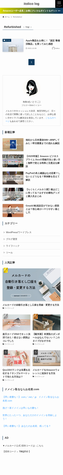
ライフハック (13, 246)
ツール (9, 252)
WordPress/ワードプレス (19, 232)
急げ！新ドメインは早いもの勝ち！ (21, 408)
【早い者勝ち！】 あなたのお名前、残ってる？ (27, 426)
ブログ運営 (11, 239)
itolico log (31, 3)
